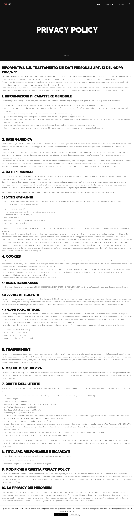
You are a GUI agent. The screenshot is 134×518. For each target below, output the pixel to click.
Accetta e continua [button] (61, 515)
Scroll (67, 55)
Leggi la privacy (74, 515)
